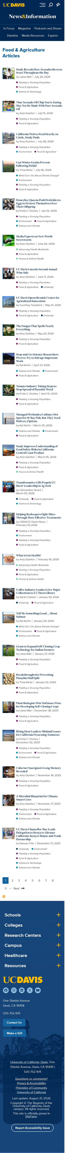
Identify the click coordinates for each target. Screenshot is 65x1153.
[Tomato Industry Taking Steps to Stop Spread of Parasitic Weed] (9, 386)
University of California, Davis (29, 1062)
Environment (25, 151)
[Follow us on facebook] (6, 990)
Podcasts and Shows (48, 28)
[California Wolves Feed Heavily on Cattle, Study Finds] (9, 134)
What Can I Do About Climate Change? (39, 175)
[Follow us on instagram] (14, 990)
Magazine (24, 28)
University (48, 287)
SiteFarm (31, 1116)
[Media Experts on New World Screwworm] (9, 236)
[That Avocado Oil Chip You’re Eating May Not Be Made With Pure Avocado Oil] (9, 102)
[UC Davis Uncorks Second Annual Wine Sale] (9, 269)
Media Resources (33, 35)
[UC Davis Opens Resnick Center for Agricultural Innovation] (9, 298)
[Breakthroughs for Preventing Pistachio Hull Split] (9, 675)
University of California (31, 1092)
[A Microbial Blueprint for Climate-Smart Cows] (9, 796)
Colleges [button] (14, 925)
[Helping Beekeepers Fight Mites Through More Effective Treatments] (9, 514)
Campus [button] (13, 945)
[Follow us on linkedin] (22, 990)
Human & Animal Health (31, 258)
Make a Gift (14, 1033)
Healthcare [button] (16, 955)
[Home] (22, 980)
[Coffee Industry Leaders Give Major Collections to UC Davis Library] (9, 590)
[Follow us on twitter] (30, 990)
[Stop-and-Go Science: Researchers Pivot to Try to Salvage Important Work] (9, 354)
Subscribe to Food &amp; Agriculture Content (4, 896)
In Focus (8, 28)
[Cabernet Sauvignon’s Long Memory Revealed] (9, 768)
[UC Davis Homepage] (14, 5)
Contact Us (14, 1022)
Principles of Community (31, 1087)
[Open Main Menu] (42, 5)
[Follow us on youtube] (38, 990)
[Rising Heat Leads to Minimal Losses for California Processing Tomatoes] (9, 731)
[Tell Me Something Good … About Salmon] (9, 613)
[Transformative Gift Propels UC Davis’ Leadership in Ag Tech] (9, 482)
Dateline (12, 35)
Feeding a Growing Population (34, 82)
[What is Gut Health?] (9, 555)
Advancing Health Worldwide (34, 249)
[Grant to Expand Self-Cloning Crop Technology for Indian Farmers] (9, 646)
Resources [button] (15, 965)
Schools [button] (13, 915)
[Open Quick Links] (58, 5)
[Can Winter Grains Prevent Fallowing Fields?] (9, 162)
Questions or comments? (31, 1078)
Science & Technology (30, 91)
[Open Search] (51, 5)
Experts (53, 35)
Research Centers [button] (23, 935)
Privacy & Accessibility (31, 1083)
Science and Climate (29, 225)
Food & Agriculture (28, 87)
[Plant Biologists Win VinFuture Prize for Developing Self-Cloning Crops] (9, 703)
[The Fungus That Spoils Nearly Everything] (9, 326)
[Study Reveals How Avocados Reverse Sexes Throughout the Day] (9, 69)
